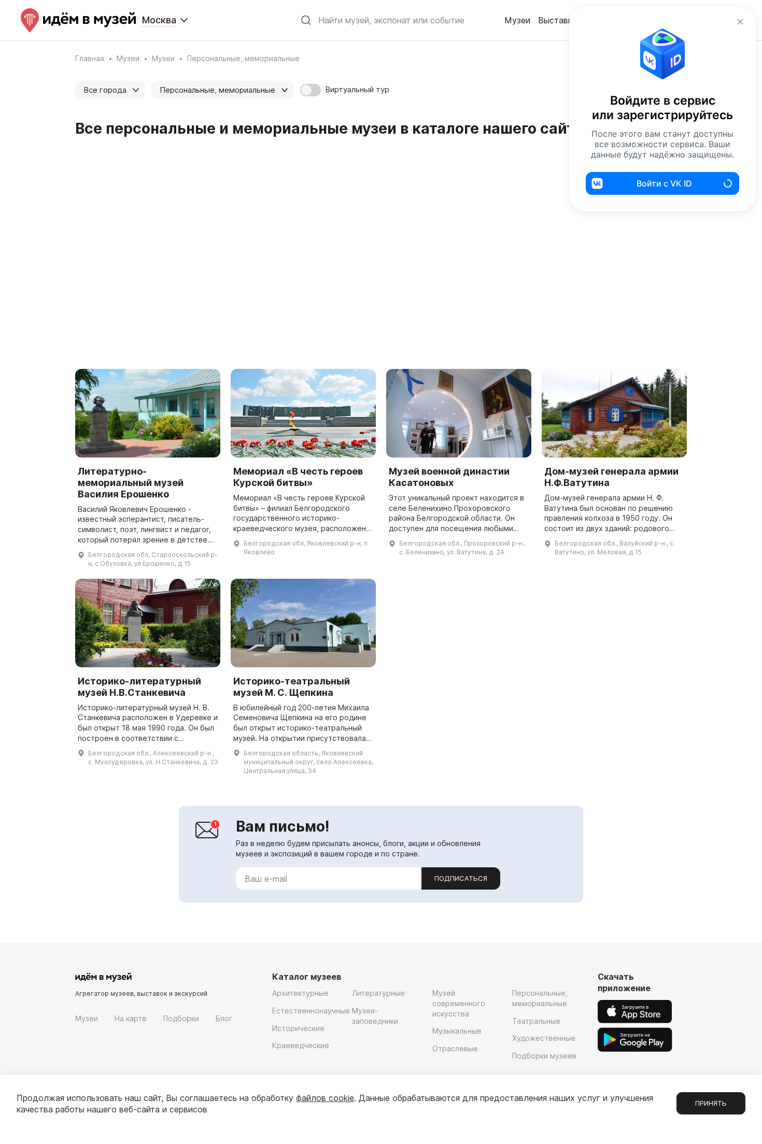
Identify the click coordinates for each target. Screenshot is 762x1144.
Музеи (517, 20)
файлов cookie (325, 1098)
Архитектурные (300, 993)
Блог (224, 1018)
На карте (131, 1018)
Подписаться (460, 878)
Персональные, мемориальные (540, 998)
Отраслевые (455, 1048)
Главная (89, 58)
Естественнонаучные (311, 1010)
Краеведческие (300, 1045)
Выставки (557, 20)
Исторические (298, 1028)
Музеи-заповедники (375, 1015)
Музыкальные (457, 1030)
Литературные (378, 993)
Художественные (543, 1038)
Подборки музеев (544, 1055)
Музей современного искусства (458, 1003)
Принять (711, 1103)
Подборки (181, 1018)
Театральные (536, 1021)
